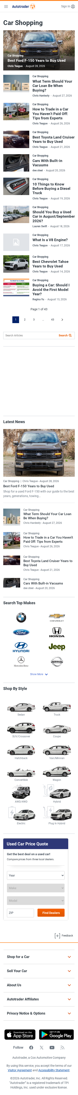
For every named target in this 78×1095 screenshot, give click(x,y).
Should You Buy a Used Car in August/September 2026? (53, 216)
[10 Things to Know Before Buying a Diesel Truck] (16, 186)
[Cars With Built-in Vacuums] (16, 163)
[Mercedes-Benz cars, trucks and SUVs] (21, 661)
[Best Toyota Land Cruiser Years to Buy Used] (16, 139)
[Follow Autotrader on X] (41, 1048)
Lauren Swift (39, 226)
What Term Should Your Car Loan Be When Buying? (52, 85)
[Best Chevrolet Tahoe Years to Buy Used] (16, 264)
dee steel (37, 170)
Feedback (67, 935)
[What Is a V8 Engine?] (16, 242)
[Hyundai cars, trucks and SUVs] (21, 646)
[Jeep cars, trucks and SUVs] (57, 646)
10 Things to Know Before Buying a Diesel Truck (51, 188)
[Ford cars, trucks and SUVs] (21, 632)
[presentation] (55, 1034)
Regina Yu (38, 299)
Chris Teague (15, 66)
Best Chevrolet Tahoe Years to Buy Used (50, 263)
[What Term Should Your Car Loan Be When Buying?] (16, 83)
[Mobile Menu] (6, 6)
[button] (68, 6)
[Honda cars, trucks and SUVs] (57, 632)
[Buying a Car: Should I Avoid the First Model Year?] (16, 287)
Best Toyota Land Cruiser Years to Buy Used (53, 139)
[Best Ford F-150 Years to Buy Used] (39, 453)
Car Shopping (15, 55)
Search (63, 335)
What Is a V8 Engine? (50, 240)
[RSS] (62, 1048)
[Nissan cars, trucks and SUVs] (57, 661)
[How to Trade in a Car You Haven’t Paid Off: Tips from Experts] (16, 111)
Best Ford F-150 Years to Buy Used (37, 60)
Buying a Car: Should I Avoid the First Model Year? (51, 289)
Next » (62, 319)
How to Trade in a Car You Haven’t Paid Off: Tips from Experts (50, 113)
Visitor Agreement (20, 1070)
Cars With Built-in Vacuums (47, 163)
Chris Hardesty (40, 95)
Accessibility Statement (54, 1070)
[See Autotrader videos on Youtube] (52, 1048)
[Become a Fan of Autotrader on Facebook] (31, 1048)
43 (52, 319)
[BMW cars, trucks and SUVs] (21, 617)
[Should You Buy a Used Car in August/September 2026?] (16, 214)
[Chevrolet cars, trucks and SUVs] (57, 617)
